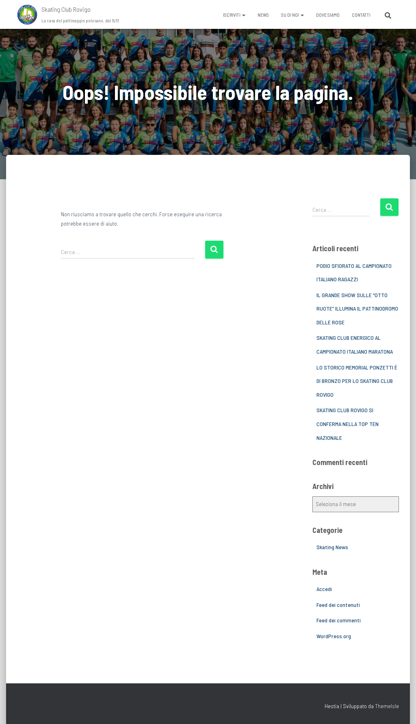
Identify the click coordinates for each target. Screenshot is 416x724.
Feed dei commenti (338, 620)
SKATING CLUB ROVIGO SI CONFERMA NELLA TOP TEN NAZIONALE (347, 424)
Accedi (324, 588)
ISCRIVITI (232, 14)
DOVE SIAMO (328, 14)
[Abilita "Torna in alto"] (400, 708)
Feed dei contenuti (338, 604)
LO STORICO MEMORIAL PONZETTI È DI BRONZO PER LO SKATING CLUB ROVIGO (356, 381)
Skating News (332, 547)
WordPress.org (333, 636)
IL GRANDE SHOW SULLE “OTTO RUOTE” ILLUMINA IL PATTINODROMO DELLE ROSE (357, 308)
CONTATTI (361, 14)
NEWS (263, 14)
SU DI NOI (290, 14)
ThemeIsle (387, 705)
